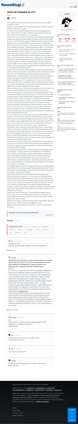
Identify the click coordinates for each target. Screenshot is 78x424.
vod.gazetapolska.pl (18, 390)
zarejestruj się (19, 212)
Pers (38, 229)
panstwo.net (50, 388)
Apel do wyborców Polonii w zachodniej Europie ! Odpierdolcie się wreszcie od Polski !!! (65, 114)
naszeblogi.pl (30, 390)
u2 (11, 241)
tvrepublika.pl (50, 390)
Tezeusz (46, 229)
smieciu (14, 17)
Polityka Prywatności (42, 401)
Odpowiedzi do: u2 (11, 250)
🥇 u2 (26, 226)
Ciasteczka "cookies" (18, 413)
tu (29, 395)
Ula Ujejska (30, 229)
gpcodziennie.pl (39, 390)
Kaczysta (18, 232)
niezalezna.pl (31, 388)
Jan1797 (12, 229)
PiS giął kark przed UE (64, 94)
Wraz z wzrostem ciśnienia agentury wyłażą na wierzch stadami (66, 59)
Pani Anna (21, 229)
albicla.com (58, 390)
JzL (11, 232)
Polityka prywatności (18, 415)
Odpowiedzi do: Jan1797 (12, 310)
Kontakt (14, 408)
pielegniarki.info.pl (23, 291)
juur (25, 232)
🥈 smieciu (35, 226)
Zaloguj (11, 212)
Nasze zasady (16, 410)
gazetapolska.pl (40, 388)
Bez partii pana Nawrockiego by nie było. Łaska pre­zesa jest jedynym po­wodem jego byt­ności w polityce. (66, 129)
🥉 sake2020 (45, 226)
